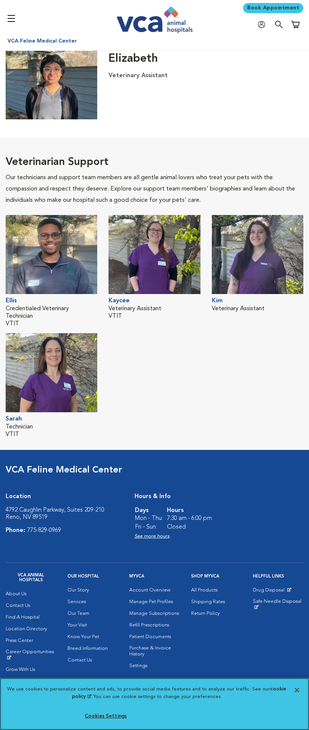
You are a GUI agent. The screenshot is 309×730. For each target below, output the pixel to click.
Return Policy (205, 613)
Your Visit (77, 625)
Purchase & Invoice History (150, 651)
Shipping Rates (208, 601)
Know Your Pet (83, 636)
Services (76, 601)
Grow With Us (20, 669)
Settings (138, 665)
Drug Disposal (272, 592)
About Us (16, 593)
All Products (204, 590)
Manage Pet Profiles (151, 601)
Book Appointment (273, 8)
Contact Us (18, 605)
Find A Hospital (23, 617)
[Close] (297, 690)
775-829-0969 (44, 530)
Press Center (19, 640)
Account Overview (149, 590)
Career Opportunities (31, 654)
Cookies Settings (106, 716)
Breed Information (87, 648)
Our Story (78, 590)
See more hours (152, 536)
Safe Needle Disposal (278, 604)
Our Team (78, 613)
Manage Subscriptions (154, 613)
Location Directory (26, 628)
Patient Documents (150, 636)
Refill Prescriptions (149, 625)
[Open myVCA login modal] (263, 24)
